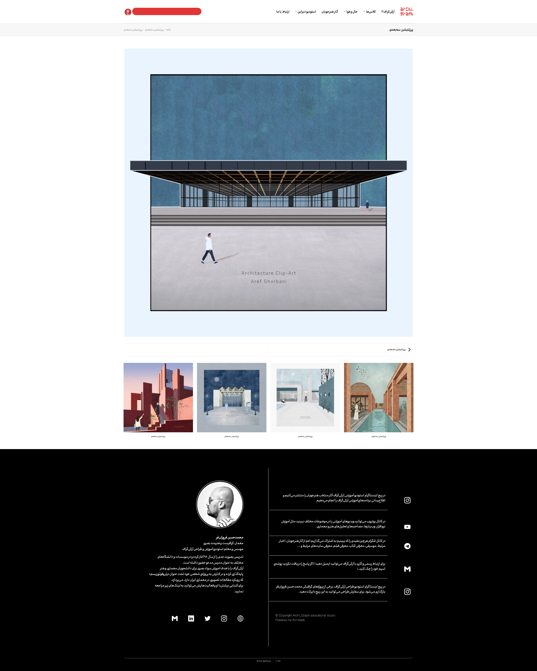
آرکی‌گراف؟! (387, 11)
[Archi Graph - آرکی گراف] (407, 12)
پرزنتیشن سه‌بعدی (154, 29)
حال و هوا (352, 11)
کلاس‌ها (371, 11)
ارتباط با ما (282, 11)
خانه (168, 29)
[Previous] (413, 405)
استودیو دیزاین (307, 11)
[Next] (124, 405)
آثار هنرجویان (330, 11)
